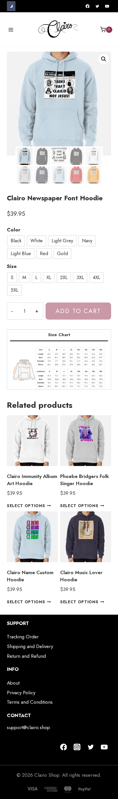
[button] (104, 59)
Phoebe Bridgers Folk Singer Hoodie (84, 480)
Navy (87, 240)
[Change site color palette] (11, 6)
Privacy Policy (21, 692)
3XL (80, 277)
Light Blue (21, 253)
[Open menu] (11, 29)
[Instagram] (77, 747)
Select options (26, 505)
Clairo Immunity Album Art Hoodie (32, 480)
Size (12, 266)
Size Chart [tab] (59, 335)
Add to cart (78, 310)
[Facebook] (88, 6)
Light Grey (62, 240)
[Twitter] (97, 6)
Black (16, 240)
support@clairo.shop (28, 727)
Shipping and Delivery (30, 646)
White (36, 240)
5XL (14, 289)
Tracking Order (23, 636)
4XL (96, 277)
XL (48, 277)
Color (13, 229)
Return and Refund (26, 656)
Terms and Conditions (30, 702)
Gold (62, 253)
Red (44, 253)
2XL (64, 277)
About (13, 682)
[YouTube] (107, 6)
